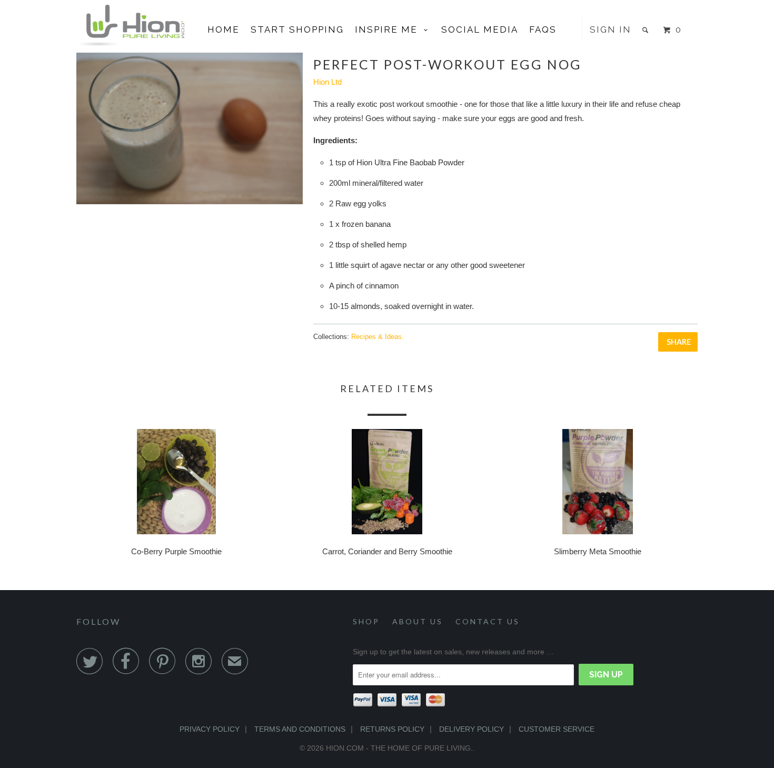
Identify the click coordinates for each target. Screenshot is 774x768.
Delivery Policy (471, 729)
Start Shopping (297, 29)
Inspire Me (389, 29)
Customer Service (556, 729)
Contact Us (487, 621)
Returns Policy (392, 729)
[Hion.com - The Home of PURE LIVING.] (130, 25)
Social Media (479, 29)
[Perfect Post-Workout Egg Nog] (189, 128)
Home (223, 29)
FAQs (543, 29)
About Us (417, 621)
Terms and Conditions (299, 729)
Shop (366, 621)
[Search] (646, 29)
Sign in (610, 29)
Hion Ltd (327, 81)
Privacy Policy (210, 729)
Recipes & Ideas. (377, 337)
